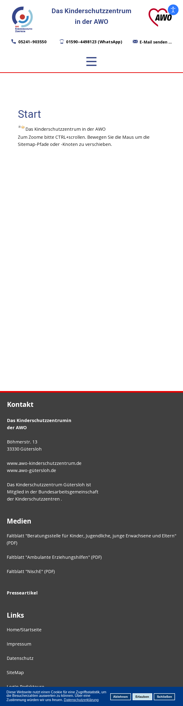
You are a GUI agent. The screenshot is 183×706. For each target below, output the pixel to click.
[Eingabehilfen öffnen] (173, 9)
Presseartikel (22, 593)
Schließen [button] (164, 696)
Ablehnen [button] (120, 696)
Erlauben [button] (142, 696)
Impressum (19, 644)
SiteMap (15, 672)
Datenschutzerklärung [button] (81, 700)
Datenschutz (20, 658)
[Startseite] (22, 19)
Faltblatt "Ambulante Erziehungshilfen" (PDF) (54, 557)
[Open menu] (91, 61)
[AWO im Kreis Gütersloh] (160, 17)
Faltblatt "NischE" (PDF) (31, 571)
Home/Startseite (24, 630)
